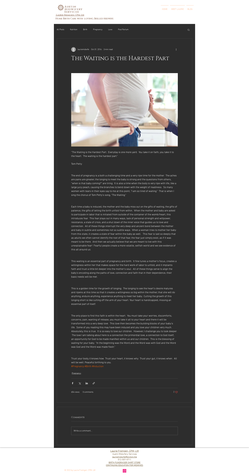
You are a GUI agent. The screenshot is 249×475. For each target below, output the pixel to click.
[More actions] (176, 49)
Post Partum (123, 29)
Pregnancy (97, 29)
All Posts (60, 29)
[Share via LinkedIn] (86, 383)
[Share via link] (93, 383)
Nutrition (73, 29)
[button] (188, 30)
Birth (85, 29)
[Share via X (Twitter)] (79, 383)
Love (110, 29)
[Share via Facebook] (72, 383)
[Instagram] (124, 471)
